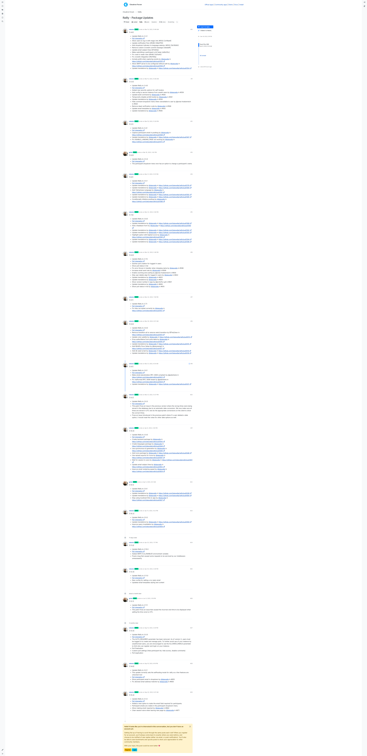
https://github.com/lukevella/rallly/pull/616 (147, 342)
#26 (191, 598)
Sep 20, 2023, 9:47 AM (151, 692)
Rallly (140, 22)
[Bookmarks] (2, 17)
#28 (191, 663)
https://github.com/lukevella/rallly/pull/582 (174, 195)
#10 (191, 29)
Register (128, 750)
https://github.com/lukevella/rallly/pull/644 (147, 446)
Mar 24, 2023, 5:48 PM (151, 252)
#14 (191, 174)
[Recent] (2, 6)
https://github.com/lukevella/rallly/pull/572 (147, 142)
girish (130, 152)
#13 (191, 152)
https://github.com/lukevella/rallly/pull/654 (147, 471)
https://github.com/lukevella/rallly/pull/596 (174, 242)
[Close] (190, 726)
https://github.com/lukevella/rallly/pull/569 (147, 135)
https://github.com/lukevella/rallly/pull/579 (174, 185)
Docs (236, 5)
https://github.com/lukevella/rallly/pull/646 (174, 453)
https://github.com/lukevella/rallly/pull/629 (147, 382)
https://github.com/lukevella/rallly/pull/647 (147, 458)
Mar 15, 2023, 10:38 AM (152, 79)
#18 (191, 321)
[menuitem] (364, 2)
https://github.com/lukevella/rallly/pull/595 (147, 237)
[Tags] (2, 9)
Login (134, 750)
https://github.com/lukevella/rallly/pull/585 (174, 197)
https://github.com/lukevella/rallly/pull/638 (174, 493)
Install (241, 5)
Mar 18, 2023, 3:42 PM (150, 152)
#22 (191, 482)
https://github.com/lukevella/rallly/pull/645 (147, 451)
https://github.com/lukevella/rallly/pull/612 (147, 311)
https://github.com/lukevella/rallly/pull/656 (174, 496)
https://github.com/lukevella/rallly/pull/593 (174, 232)
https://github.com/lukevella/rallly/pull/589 (174, 223)
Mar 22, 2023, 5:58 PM (151, 212)
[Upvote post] (188, 73)
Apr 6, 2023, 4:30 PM (151, 428)
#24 (191, 542)
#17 (191, 297)
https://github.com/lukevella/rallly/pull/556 (147, 66)
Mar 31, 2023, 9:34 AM (151, 363)
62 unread (203, 55)
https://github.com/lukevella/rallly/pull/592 (174, 230)
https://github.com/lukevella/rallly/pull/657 (147, 500)
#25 (191, 569)
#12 (191, 121)
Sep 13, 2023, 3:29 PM (151, 628)
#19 (191, 363)
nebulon (131, 29)
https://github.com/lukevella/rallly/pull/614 (147, 335)
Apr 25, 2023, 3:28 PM (151, 569)
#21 (191, 428)
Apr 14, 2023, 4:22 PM (151, 510)
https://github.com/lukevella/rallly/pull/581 (147, 192)
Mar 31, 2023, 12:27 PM (152, 394)
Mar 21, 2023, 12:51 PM (151, 174)
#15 (191, 212)
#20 (191, 394)
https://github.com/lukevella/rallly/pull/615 (174, 344)
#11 (191, 79)
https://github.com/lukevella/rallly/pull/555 (147, 61)
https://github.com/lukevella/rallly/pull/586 (147, 201)
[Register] (364, 6)
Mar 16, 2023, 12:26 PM (152, 121)
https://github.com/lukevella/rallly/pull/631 (174, 384)
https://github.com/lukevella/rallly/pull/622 (147, 377)
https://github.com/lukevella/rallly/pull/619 (174, 351)
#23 (191, 510)
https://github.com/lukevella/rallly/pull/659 (147, 527)
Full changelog (137, 38)
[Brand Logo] (125, 4)
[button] (2, 749)
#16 (191, 252)
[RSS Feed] (177, 22)
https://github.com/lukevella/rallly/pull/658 (174, 522)
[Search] (2, 21)
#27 (191, 628)
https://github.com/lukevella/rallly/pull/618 (174, 353)
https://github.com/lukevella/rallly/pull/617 (147, 348)
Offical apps (209, 5)
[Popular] (2, 13)
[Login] (364, 2)
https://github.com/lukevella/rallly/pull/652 (147, 467)
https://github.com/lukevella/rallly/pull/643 (147, 442)
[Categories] (2, 2)
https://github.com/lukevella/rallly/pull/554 (174, 68)
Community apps (221, 5)
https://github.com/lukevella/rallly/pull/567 (174, 137)
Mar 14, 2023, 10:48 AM (152, 29)
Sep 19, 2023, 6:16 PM (151, 663)
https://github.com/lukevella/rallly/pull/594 (174, 239)
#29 (191, 692)
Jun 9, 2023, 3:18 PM (149, 598)
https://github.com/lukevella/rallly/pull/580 (174, 188)
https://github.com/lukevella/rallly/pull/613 (175, 337)
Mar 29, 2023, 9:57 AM (151, 321)
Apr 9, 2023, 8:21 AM (149, 482)
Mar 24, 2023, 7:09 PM (151, 297)
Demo (231, 5)
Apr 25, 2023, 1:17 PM (151, 542)
